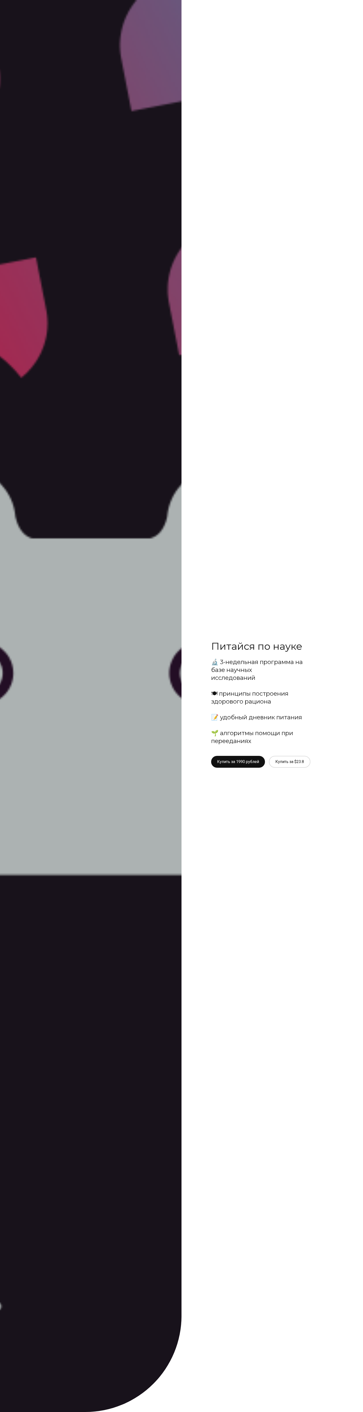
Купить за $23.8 (289, 761)
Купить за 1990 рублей (238, 761)
